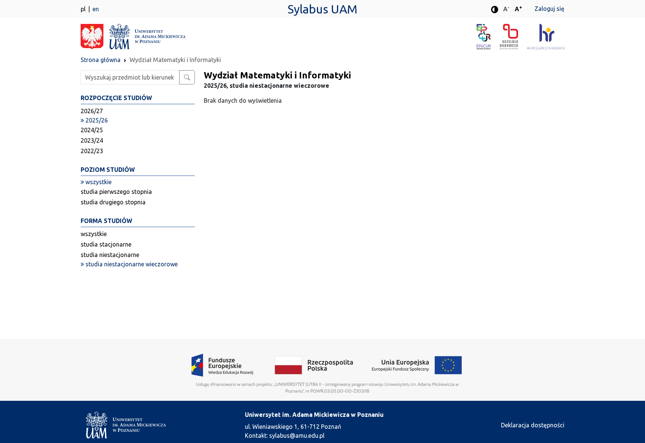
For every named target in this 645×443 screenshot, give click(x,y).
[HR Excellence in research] (545, 36)
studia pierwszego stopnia (116, 191)
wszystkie (94, 233)
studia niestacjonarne (110, 254)
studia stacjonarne (106, 244)
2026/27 (92, 111)
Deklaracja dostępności (532, 425)
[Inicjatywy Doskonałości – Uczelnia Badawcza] (513, 36)
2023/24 (92, 140)
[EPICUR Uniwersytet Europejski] (488, 36)
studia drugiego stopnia (113, 202)
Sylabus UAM (322, 9)
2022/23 (92, 151)
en (96, 9)
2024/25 (92, 130)
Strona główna (101, 59)
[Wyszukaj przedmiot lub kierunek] (187, 77)
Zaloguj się (549, 8)
